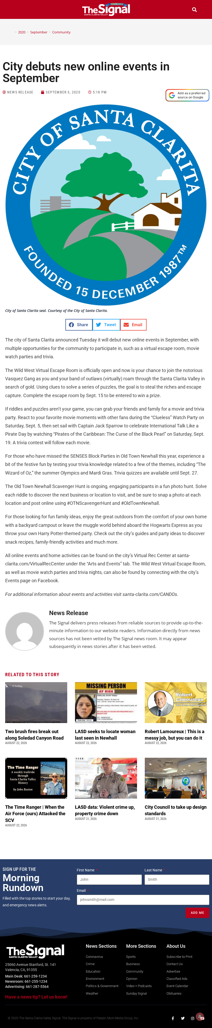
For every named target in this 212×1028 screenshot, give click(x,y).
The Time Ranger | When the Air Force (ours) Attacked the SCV (35, 813)
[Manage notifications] (200, 1016)
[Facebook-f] (173, 1018)
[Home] (12, 32)
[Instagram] (192, 1018)
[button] (17, 10)
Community (61, 32)
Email (81, 890)
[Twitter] (183, 1018)
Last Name (154, 870)
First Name (86, 870)
